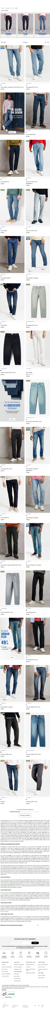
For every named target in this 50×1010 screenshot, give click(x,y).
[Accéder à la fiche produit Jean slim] (12, 778)
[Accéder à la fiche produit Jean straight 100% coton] (12, 588)
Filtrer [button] (4, 42)
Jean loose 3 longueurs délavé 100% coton (11, 565)
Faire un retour (4, 969)
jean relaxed (40, 856)
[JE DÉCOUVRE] (12, 400)
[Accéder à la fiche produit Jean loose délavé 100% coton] (38, 730)
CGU (39, 1005)
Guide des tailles (41, 977)
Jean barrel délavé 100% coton (8, 372)
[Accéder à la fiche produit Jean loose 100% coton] (38, 158)
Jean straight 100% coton (7, 612)
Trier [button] (48, 42)
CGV (35, 1005)
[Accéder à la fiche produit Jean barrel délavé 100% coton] (12, 349)
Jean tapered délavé (5, 278)
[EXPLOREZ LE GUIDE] (12, 113)
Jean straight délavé (31, 134)
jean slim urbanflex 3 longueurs (33, 565)
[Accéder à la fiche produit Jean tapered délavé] (12, 254)
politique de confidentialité (26, 947)
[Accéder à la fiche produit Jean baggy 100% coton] (38, 63)
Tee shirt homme (17, 978)
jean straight (4, 861)
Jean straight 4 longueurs (32, 278)
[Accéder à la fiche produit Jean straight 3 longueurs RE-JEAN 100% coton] (12, 63)
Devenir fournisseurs (30, 964)
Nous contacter (5, 971)
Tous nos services (5, 976)
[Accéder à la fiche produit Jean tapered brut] (12, 158)
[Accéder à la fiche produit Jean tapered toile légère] (38, 494)
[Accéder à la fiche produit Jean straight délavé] (38, 110)
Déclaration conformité (30, 972)
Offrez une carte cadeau (43, 964)
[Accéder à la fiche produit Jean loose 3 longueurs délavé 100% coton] (12, 541)
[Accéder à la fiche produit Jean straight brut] (12, 494)
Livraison (3, 964)
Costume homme (17, 980)
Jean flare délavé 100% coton (33, 707)
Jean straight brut (5, 517)
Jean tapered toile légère (32, 517)
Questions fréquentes (6, 973)
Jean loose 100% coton (31, 181)
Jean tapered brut (5, 181)
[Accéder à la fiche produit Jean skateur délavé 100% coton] (38, 398)
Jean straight (4, 230)
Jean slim (3, 801)
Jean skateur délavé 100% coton (34, 421)
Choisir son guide (41, 975)
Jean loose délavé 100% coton (33, 754)
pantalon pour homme (28, 846)
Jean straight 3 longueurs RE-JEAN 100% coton (12, 87)
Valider (35, 942)
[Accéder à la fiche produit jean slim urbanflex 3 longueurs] (38, 541)
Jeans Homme (17, 976)
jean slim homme (6, 879)
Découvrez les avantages (19, 964)
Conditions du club (17, 969)
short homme (19, 870)
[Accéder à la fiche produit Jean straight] (12, 207)
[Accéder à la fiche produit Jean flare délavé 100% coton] (38, 683)
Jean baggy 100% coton (32, 87)
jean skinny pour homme (8, 905)
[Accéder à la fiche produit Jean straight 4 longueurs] (38, 254)
